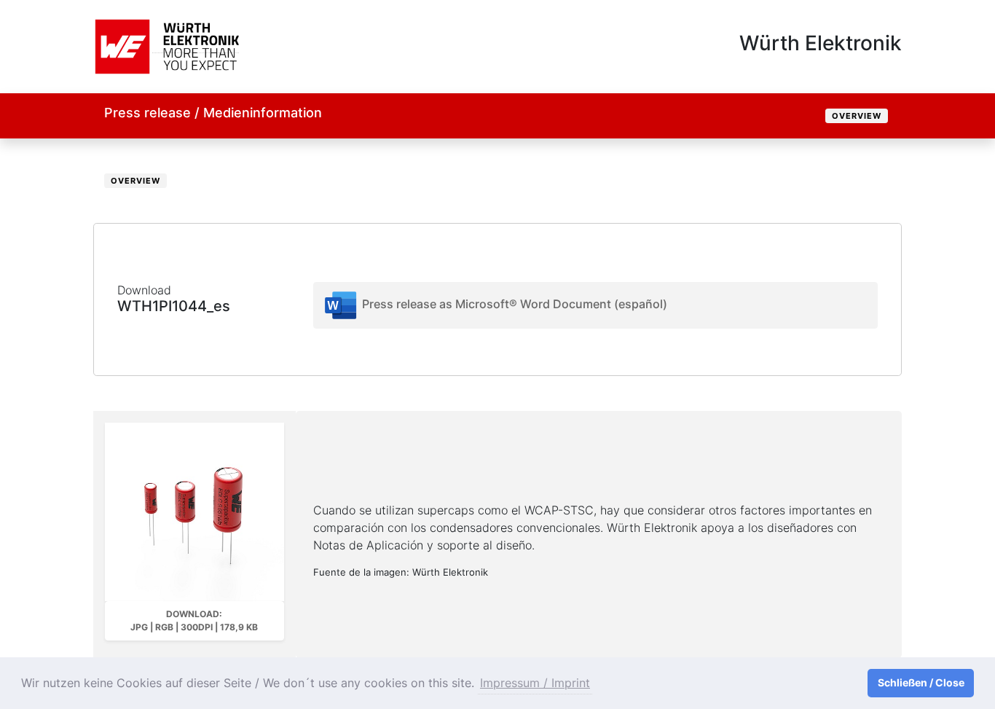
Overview (856, 116)
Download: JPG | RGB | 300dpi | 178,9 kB (194, 620)
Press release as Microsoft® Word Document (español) (513, 304)
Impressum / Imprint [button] (535, 682)
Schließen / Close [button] (921, 682)
